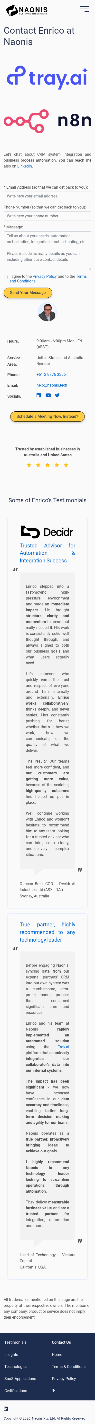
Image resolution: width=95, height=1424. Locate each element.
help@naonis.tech (52, 385)
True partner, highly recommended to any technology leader (47, 932)
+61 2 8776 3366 (51, 374)
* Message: (13, 227)
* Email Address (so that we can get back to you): (46, 187)
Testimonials (15, 1342)
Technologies (15, 1366)
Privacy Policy (45, 276)
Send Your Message (28, 292)
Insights (11, 1354)
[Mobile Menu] (83, 9)
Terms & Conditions (69, 1366)
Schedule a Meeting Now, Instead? (47, 416)
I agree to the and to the (48, 278)
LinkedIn (24, 166)
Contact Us (61, 1342)
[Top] (70, 1390)
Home (57, 1354)
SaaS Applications (20, 1378)
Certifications (15, 1390)
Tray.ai (63, 1047)
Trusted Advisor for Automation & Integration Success (47, 553)
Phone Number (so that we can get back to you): (45, 207)
